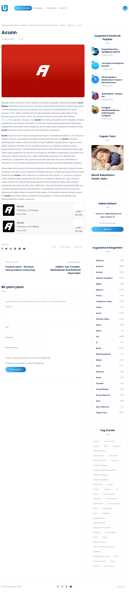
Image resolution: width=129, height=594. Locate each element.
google (110, 484)
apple (106, 446)
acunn (54, 247)
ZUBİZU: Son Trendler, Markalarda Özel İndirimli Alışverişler (65, 270)
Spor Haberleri (102, 407)
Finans (99, 295)
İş (97, 342)
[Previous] (105, 186)
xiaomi (112, 561)
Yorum (9, 307)
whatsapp (97, 551)
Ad (7, 327)
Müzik (98, 360)
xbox (116, 556)
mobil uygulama (114, 504)
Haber (98, 325)
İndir (78, 211)
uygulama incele (99, 542)
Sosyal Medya (102, 389)
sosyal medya (110, 532)
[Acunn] (8, 226)
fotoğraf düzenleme (100, 465)
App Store (116, 446)
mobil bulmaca (110, 499)
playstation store (99, 523)
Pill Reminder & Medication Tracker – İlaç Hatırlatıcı (112, 80)
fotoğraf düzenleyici (100, 475)
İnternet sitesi (11, 347)
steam (95, 537)
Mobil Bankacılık (103, 354)
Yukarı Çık (121, 587)
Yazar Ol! (63, 8)
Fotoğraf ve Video (104, 301)
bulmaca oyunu (98, 456)
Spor (98, 401)
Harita (98, 331)
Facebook (115, 460)
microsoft (97, 499)
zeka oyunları (109, 566)
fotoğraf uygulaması (100, 480)
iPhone (95, 494)
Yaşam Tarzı (101, 413)
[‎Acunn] (8, 209)
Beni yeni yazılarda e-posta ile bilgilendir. (26, 363)
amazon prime (109, 441)
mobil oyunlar (98, 504)
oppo (95, 513)
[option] (107, 163)
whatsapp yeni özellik (101, 556)
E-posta (9, 337)
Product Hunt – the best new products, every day (20, 268)
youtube (96, 566)
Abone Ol (107, 229)
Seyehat (99, 383)
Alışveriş (100, 260)
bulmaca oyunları (99, 451)
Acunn (20, 222)
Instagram (107, 489)
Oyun (98, 366)
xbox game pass (99, 561)
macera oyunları (109, 494)
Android (99, 266)
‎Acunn (20, 206)
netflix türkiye (107, 508)
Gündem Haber (102, 319)
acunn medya (65, 247)
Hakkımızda (52, 8)
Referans (100, 372)
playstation (106, 513)
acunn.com (79, 247)
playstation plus (99, 518)
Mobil (98, 348)
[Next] (109, 186)
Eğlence (99, 290)
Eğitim (99, 284)
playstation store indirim (102, 528)
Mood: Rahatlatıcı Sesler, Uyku (103, 176)
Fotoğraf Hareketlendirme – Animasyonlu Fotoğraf (111, 111)
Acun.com (6, 120)
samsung (96, 532)
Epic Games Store (99, 460)
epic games (113, 456)
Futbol (99, 307)
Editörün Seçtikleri (23, 8)
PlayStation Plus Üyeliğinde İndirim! (111, 50)
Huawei (96, 489)
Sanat (98, 377)
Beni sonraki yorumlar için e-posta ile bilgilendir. (29, 358)
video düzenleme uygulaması (104, 547)
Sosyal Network (103, 395)
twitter (105, 537)
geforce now (98, 484)
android (96, 446)
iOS (97, 337)
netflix (95, 508)
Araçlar (99, 272)
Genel (98, 313)
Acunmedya (32, 210)
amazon (96, 441)
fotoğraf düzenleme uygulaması (105, 470)
